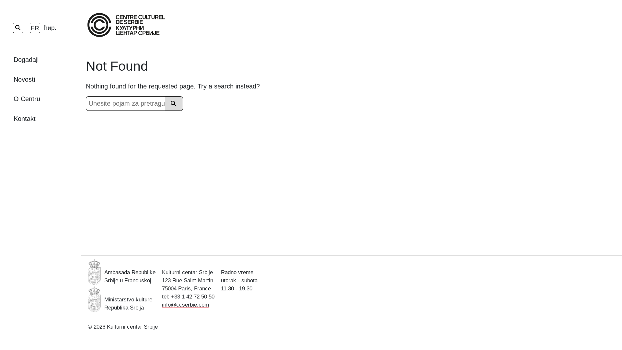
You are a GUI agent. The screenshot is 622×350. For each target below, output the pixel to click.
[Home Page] (126, 25)
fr (35, 28)
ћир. (49, 27)
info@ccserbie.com (185, 305)
